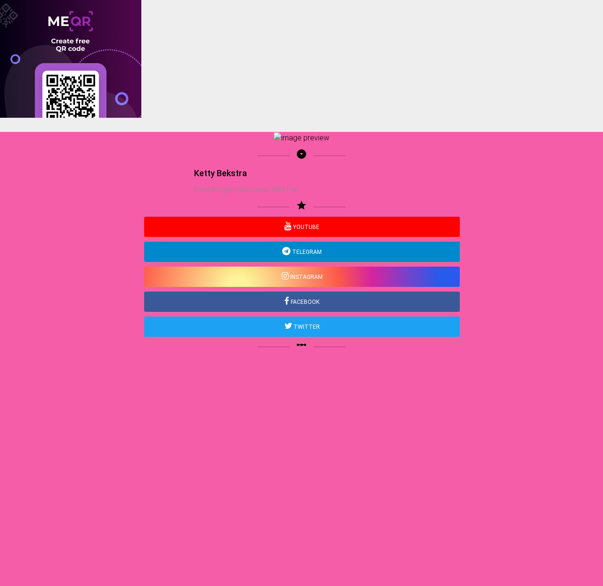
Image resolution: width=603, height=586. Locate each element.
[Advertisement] (282, 184)
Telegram (306, 252)
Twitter (306, 327)
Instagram (306, 277)
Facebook (304, 302)
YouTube (305, 227)
